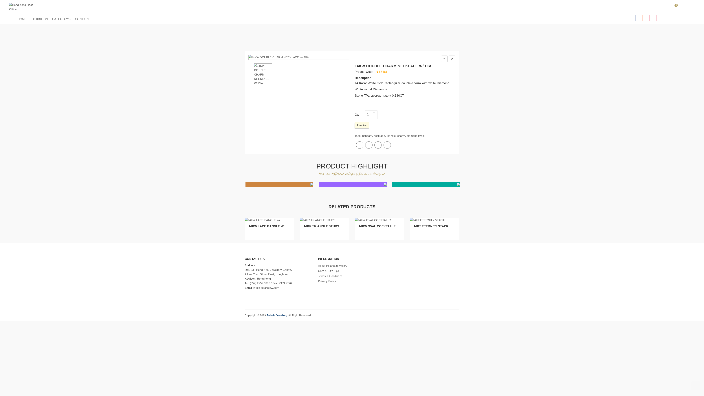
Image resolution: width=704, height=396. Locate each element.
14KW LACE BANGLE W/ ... (268, 226)
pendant (367, 135)
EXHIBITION (38, 19)
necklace (379, 135)
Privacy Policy (327, 281)
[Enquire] (289, 233)
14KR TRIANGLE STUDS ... (323, 226)
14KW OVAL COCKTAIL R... (378, 226)
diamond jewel (416, 135)
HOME (21, 19)
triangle (391, 135)
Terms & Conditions (330, 276)
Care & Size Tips (328, 270)
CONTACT (81, 19)
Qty (357, 114)
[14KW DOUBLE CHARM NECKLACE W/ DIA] (263, 74)
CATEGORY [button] (59, 19)
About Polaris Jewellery (332, 265)
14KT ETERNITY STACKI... (433, 226)
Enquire (361, 124)
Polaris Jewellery (277, 315)
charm (401, 135)
